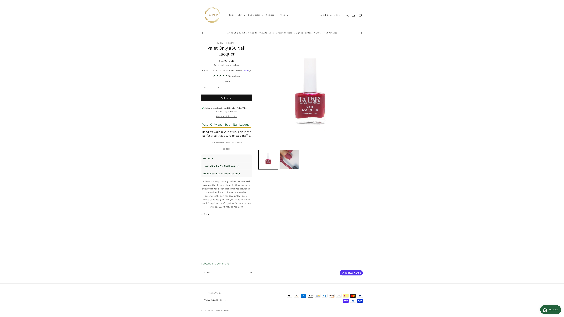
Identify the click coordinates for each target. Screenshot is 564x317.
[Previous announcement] (202, 33)
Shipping (217, 65)
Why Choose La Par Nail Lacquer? (222, 173)
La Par (211, 310)
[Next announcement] (362, 33)
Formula (208, 158)
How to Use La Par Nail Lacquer (221, 166)
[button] (241, 15)
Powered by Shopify (222, 310)
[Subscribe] (250, 272)
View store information (226, 116)
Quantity (226, 82)
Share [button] (206, 214)
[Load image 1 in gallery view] (268, 159)
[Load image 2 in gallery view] (289, 159)
